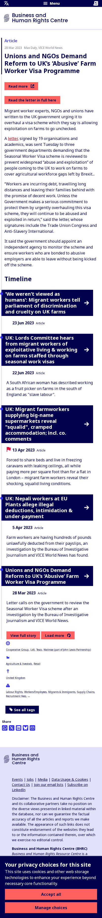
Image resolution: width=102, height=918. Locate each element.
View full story (23, 635)
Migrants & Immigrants (61, 692)
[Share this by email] (32, 728)
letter (13, 138)
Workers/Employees (35, 692)
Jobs (30, 779)
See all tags (24, 709)
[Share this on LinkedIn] (18, 728)
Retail (37, 663)
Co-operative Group (17, 649)
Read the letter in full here (32, 100)
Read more (18, 86)
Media (43, 779)
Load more (54, 635)
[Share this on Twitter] (11, 728)
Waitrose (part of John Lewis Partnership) (67, 649)
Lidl (32, 649)
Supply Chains (85, 692)
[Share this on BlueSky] (25, 728)
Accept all (51, 894)
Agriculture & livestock (19, 663)
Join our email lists (48, 784)
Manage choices (51, 907)
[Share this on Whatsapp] (4, 728)
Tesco (39, 649)
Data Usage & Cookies (69, 779)
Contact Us (21, 784)
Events (17, 779)
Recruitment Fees (16, 696)
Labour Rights (14, 692)
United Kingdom (15, 678)
